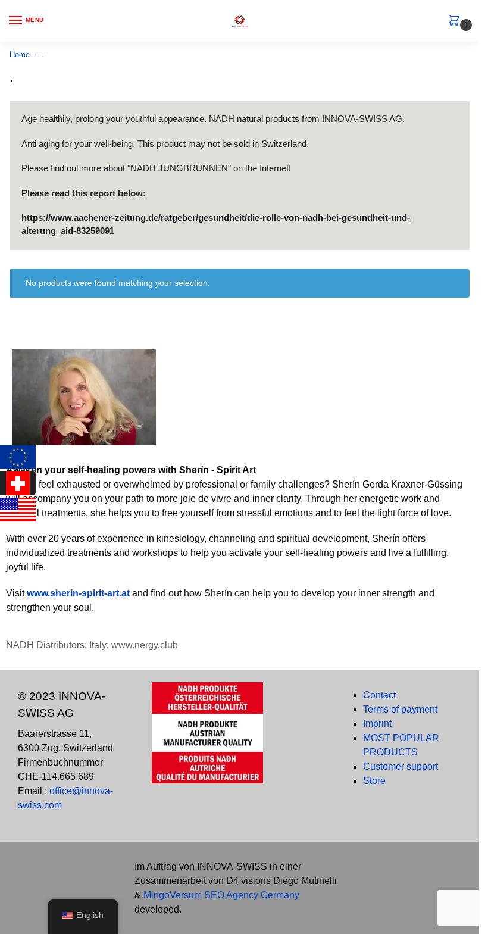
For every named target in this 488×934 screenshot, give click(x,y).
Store (374, 781)
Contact (379, 695)
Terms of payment (400, 709)
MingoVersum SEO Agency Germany (221, 895)
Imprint (377, 724)
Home (20, 54)
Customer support (400, 766)
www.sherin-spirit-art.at (79, 593)
